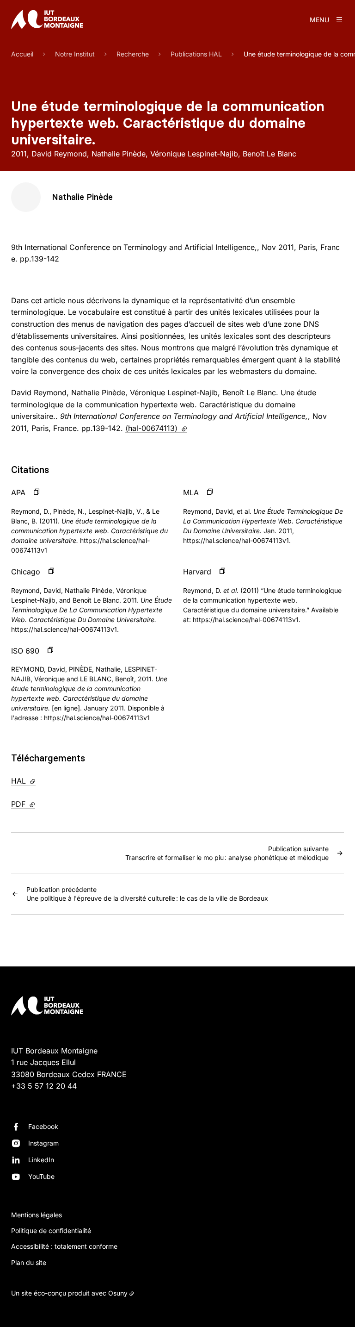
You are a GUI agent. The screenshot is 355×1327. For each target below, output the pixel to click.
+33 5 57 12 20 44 (44, 1085)
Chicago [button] (25, 571)
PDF (42, 804)
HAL (42, 780)
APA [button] (18, 492)
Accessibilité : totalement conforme (64, 1246)
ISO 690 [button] (25, 650)
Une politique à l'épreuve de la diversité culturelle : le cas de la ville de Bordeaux (147, 893)
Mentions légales (36, 1215)
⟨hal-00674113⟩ (156, 428)
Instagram (43, 1143)
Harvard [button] (197, 571)
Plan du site (28, 1262)
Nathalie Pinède (82, 197)
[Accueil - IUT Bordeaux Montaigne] (47, 19)
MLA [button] (191, 492)
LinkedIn (41, 1160)
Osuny (118, 1293)
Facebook (43, 1126)
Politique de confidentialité (51, 1230)
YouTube (41, 1176)
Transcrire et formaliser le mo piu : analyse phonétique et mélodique (227, 853)
